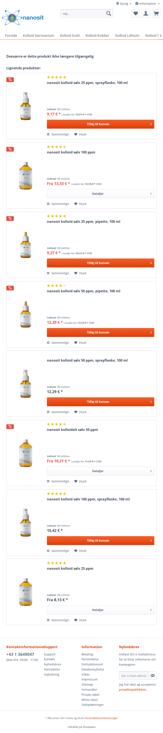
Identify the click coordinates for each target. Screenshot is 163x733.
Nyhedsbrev (52, 664)
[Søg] (108, 13)
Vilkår (86, 674)
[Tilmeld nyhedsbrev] (152, 675)
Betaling (87, 654)
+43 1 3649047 (20, 654)
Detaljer (98, 194)
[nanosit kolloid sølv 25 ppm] (26, 592)
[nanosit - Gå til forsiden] (23, 17)
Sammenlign (60, 134)
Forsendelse (90, 659)
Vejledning (51, 674)
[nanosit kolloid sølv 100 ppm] (26, 175)
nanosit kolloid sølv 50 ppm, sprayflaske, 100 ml (87, 360)
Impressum (90, 679)
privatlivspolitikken (132, 690)
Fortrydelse (52, 669)
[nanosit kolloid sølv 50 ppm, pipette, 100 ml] (26, 314)
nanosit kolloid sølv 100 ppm (71, 152)
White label (90, 700)
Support (49, 654)
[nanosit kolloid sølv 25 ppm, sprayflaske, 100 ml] (26, 106)
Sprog (123, 3)
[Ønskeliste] (135, 13)
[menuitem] (128, 3)
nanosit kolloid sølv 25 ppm (70, 568)
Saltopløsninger (93, 705)
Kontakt (49, 659)
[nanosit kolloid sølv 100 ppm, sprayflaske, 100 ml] (26, 522)
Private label (90, 695)
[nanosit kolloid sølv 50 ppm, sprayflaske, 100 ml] (26, 384)
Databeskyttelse (93, 669)
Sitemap (87, 684)
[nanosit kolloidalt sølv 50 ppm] (26, 453)
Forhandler (89, 690)
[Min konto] (146, 13)
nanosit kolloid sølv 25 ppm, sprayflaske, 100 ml (87, 83)
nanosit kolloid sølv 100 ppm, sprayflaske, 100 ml (88, 499)
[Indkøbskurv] (156, 13)
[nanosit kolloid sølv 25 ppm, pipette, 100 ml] (26, 245)
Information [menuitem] (147, 3)
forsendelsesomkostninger (101, 718)
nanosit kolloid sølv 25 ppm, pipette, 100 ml (83, 221)
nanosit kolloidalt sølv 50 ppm (72, 430)
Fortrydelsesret (92, 664)
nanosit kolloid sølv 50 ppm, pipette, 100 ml (83, 291)
